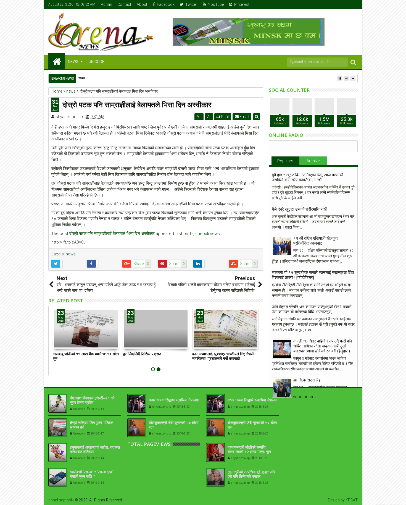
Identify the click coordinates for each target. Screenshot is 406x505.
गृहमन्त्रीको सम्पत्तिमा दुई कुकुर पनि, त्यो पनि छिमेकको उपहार (252, 474)
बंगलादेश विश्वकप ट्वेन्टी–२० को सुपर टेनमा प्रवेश (92, 400)
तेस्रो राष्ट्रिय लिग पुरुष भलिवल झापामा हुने (91, 425)
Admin (106, 4)
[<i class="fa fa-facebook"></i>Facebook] (328, 4)
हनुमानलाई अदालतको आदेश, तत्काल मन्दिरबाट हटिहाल (95, 449)
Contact (124, 4)
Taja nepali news (204, 233)
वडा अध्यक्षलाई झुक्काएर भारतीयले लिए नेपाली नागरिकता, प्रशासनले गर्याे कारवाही (223, 356)
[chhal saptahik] (56, 61)
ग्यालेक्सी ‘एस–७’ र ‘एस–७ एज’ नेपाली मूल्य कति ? (91, 474)
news (71, 254)
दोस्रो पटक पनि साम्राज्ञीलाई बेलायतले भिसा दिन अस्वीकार (112, 233)
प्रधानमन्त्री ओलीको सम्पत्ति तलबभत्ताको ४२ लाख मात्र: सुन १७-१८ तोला (249, 451)
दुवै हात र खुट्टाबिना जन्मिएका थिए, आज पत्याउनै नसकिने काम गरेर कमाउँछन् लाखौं (307, 177)
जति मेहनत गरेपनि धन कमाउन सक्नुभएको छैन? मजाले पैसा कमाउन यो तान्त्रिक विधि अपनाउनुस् (312, 309)
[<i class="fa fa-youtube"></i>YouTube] (345, 4)
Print (224, 116)
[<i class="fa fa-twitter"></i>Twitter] (337, 4)
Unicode (96, 61)
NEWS (73, 61)
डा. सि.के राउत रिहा (307, 380)
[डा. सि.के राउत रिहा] (282, 388)
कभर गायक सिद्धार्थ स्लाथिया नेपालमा (174, 399)
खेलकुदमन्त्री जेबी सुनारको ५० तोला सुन (173, 425)
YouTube (216, 4)
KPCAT (352, 500)
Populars (285, 161)
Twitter (191, 4)
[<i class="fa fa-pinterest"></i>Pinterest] (354, 4)
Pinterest (241, 4)
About (142, 4)
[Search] (353, 62)
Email (244, 116)
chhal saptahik (61, 500)
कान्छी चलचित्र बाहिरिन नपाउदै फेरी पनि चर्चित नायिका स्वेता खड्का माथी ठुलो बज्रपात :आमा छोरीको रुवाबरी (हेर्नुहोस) (322, 346)
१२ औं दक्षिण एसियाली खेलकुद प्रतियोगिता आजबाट (315, 241)
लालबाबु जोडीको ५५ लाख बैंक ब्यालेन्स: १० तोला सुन (86, 356)
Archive (313, 161)
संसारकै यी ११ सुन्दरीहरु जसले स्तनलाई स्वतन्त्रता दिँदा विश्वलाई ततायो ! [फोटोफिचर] (313, 275)
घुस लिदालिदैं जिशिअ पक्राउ (142, 353)
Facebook (166, 4)
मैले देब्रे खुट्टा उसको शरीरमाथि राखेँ (299, 209)
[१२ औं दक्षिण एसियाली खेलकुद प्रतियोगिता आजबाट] (282, 246)
